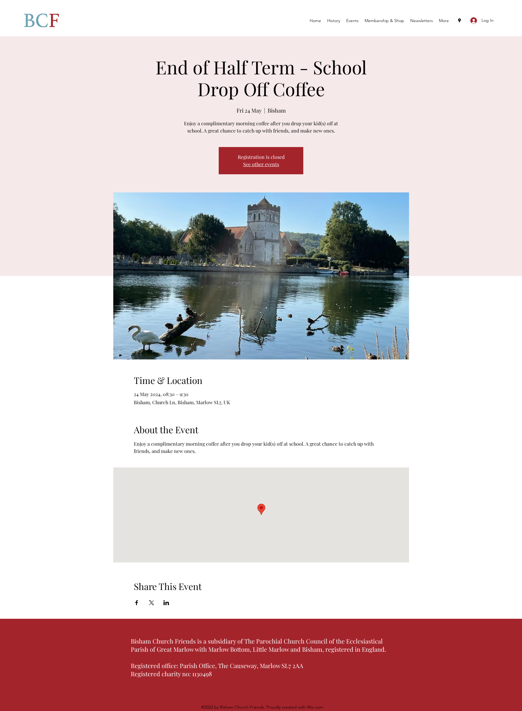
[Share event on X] (151, 602)
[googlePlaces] (459, 21)
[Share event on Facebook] (137, 602)
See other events (261, 164)
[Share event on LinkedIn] (166, 602)
